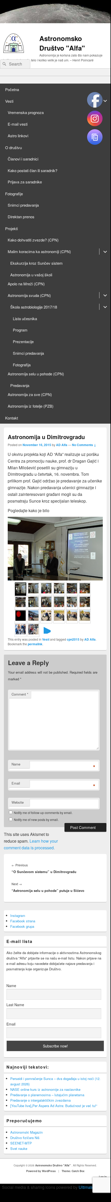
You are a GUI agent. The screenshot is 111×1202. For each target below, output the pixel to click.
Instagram (17, 915)
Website (18, 802)
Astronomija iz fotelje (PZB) (30, 406)
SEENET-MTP (21, 1143)
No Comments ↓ (84, 444)
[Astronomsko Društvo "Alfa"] (13, 51)
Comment (20, 694)
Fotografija (22, 364)
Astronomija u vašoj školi (31, 274)
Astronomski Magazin (26, 1132)
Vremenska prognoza (26, 112)
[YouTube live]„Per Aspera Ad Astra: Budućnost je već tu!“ (53, 1105)
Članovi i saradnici (23, 159)
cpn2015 (73, 639)
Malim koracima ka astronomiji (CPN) (39, 251)
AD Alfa (61, 444)
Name (16, 764)
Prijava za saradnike (25, 181)
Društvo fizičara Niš (25, 1137)
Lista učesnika (25, 318)
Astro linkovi (18, 135)
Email (16, 783)
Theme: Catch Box (73, 1171)
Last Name (15, 1004)
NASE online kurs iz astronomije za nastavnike (45, 1089)
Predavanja (19, 385)
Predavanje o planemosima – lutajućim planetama (47, 1094)
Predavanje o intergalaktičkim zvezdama (40, 1100)
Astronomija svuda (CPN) (29, 295)
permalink (35, 644)
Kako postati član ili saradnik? (32, 170)
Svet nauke (18, 1148)
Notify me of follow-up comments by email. (43, 812)
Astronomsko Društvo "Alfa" (62, 43)
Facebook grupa (22, 926)
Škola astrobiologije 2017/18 (33, 307)
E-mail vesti (17, 124)
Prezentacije (23, 341)
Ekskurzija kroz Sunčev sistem (36, 263)
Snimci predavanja (23, 205)
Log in (103, 1177)
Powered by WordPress (41, 1171)
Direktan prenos (21, 216)
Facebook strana (22, 920)
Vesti (9, 101)
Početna (12, 89)
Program (20, 330)
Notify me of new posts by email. (36, 819)
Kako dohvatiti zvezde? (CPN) (33, 240)
